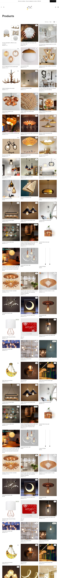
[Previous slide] (4, 33)
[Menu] (1, 7)
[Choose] (18, 40)
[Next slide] (18, 33)
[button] (51, 22)
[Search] (4, 7)
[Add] (18, 64)
